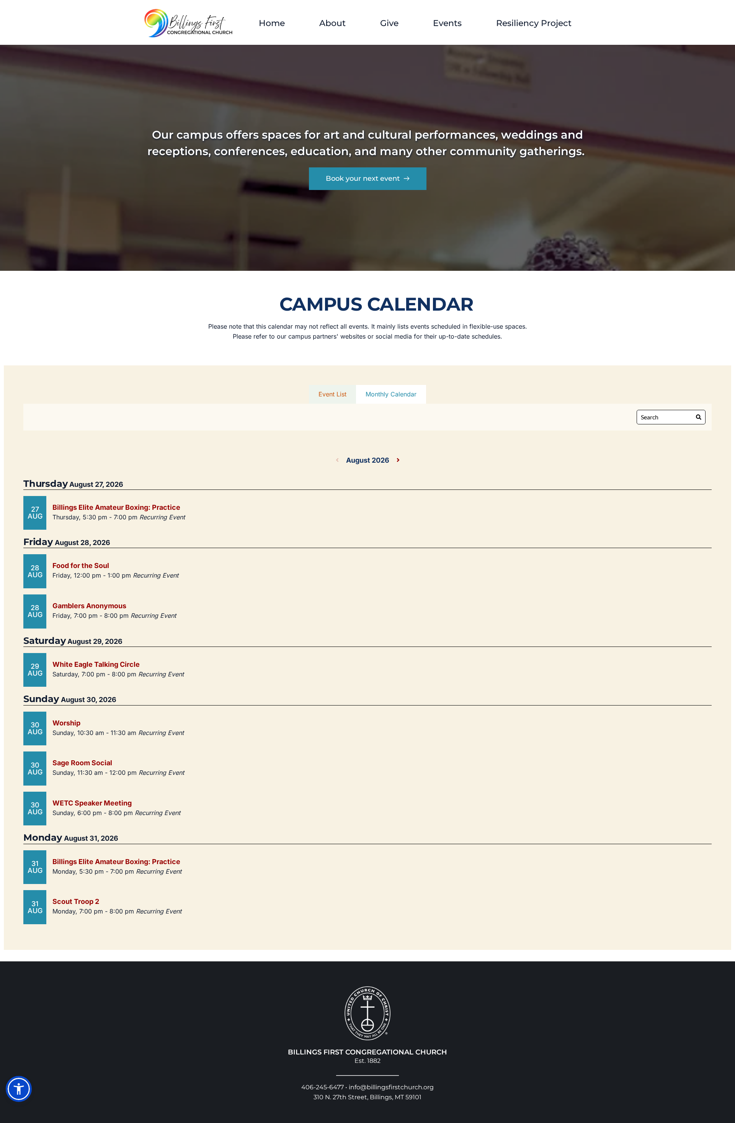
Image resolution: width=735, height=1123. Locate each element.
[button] (19, 1089)
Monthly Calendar (391, 394)
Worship (66, 723)
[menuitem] (272, 23)
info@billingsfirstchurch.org (391, 1087)
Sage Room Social (82, 763)
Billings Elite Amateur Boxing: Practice (116, 507)
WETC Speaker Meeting (92, 803)
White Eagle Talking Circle (96, 664)
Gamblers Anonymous (89, 606)
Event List (332, 394)
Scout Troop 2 (75, 901)
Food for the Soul (80, 566)
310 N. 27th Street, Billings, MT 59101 (367, 1097)
